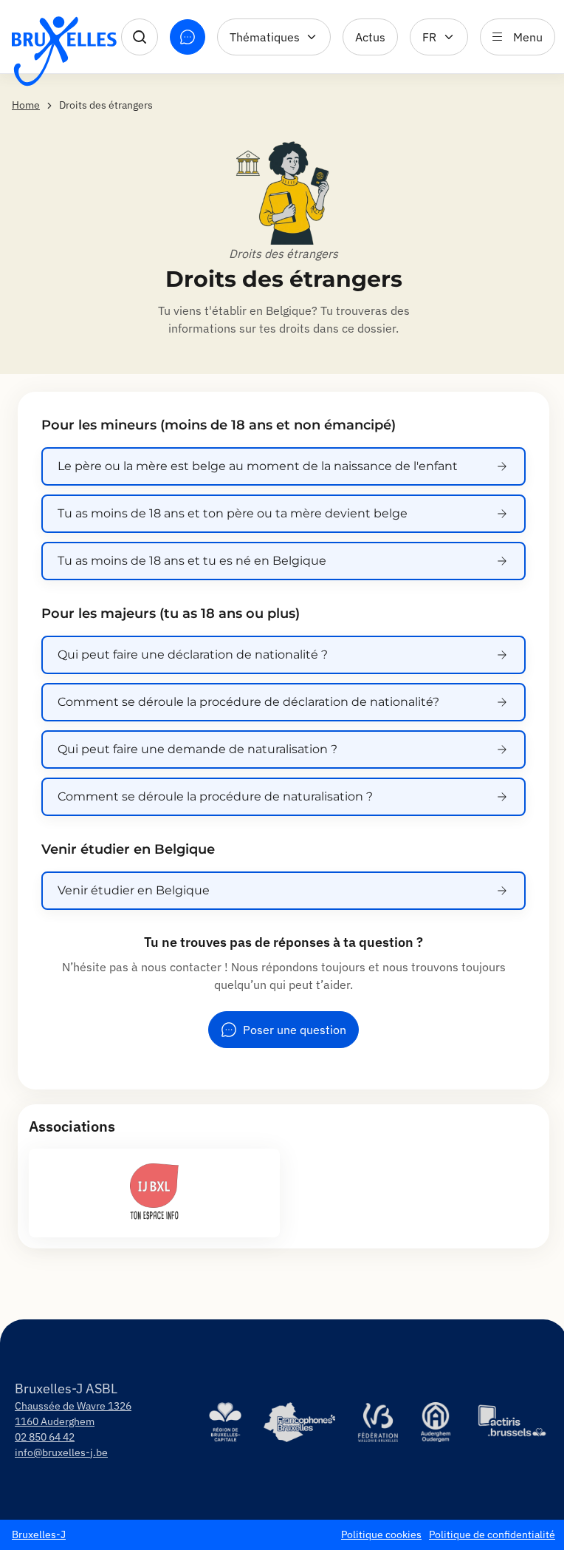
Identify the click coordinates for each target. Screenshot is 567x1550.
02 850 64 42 (45, 1437)
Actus (370, 37)
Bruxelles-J (39, 1534)
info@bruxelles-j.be (61, 1452)
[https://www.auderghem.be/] (436, 1422)
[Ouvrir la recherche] (139, 36)
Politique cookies (381, 1534)
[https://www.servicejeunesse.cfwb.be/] (378, 1422)
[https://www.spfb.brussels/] (299, 1422)
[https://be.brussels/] (225, 1422)
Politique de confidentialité (492, 1534)
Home (26, 105)
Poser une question (294, 1029)
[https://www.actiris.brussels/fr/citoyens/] (512, 1422)
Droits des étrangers (283, 253)
